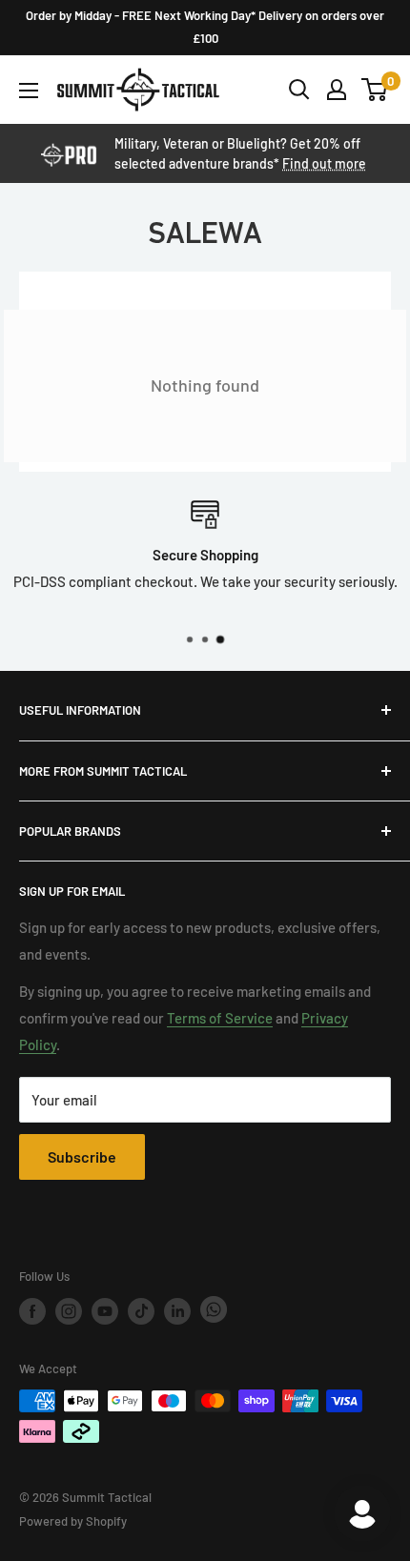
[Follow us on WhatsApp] (213, 1311)
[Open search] (299, 89)
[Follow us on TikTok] (141, 1311)
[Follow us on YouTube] (105, 1311)
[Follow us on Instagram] (68, 1311)
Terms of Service (220, 1017)
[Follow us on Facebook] (32, 1311)
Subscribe (82, 1156)
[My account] (336, 89)
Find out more (324, 163)
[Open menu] (28, 90)
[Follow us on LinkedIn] (177, 1311)
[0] (375, 89)
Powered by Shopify (73, 1521)
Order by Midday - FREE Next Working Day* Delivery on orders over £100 (205, 27)
